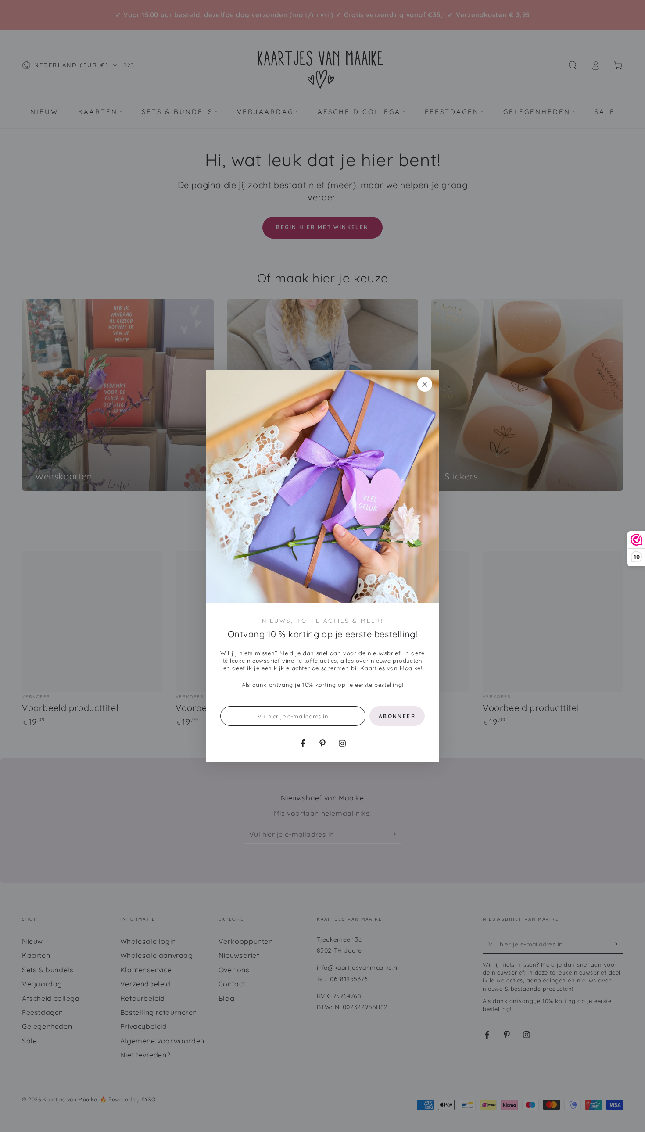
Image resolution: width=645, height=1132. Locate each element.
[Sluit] (424, 384)
